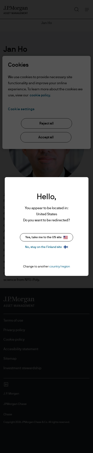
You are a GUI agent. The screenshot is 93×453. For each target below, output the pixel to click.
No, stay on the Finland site (43, 247)
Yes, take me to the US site (43, 237)
